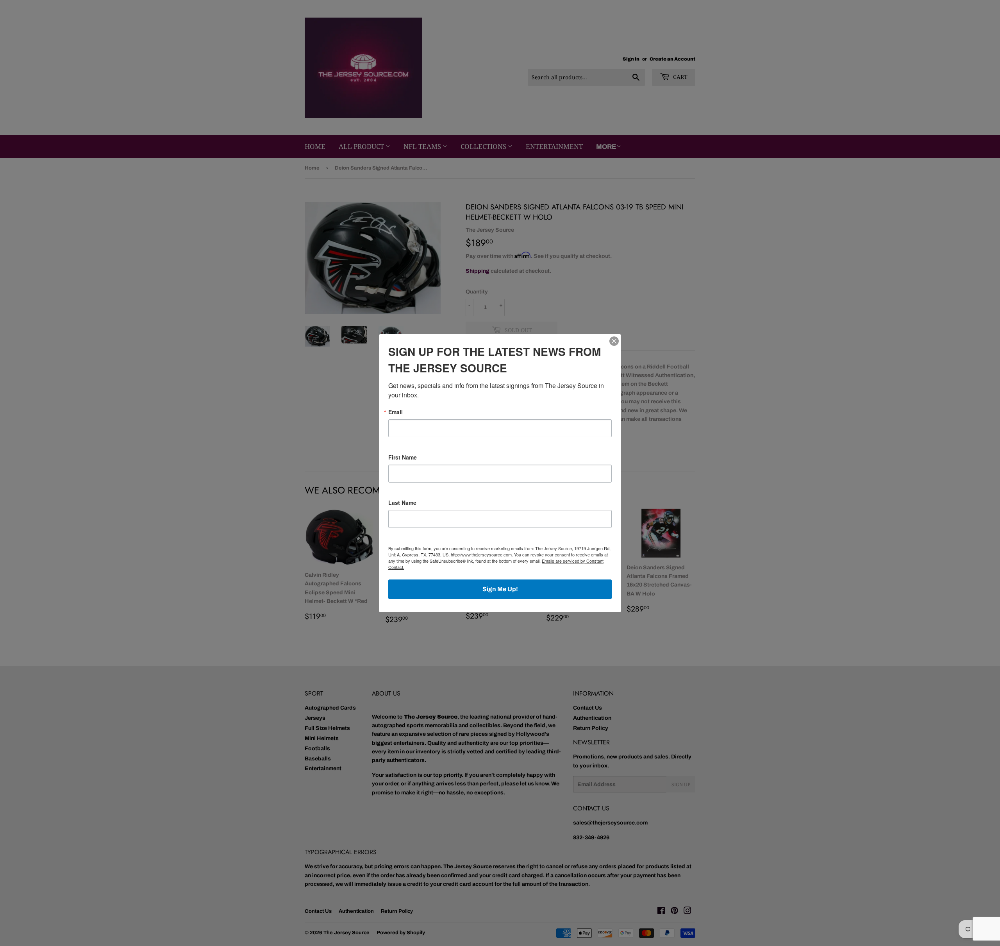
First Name (402, 457)
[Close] (614, 341)
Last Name (402, 502)
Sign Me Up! (500, 589)
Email (395, 412)
